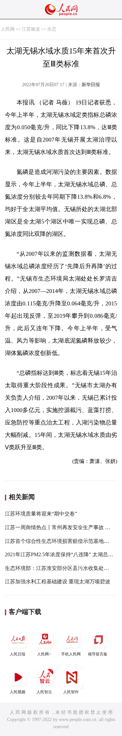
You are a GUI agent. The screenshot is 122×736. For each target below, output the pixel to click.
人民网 (8, 29)
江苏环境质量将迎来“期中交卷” (41, 513)
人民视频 (17, 692)
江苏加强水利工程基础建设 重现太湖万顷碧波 (57, 581)
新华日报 (91, 84)
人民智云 (44, 692)
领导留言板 (97, 654)
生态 (51, 29)
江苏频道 (31, 29)
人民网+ (44, 654)
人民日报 (17, 654)
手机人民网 (71, 654)
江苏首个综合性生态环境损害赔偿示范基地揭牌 (59, 541)
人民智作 (71, 692)
